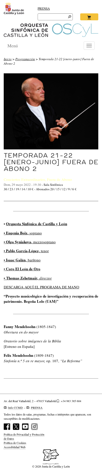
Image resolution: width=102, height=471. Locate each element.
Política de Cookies (15, 443)
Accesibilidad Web (15, 447)
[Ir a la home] (51, 30)
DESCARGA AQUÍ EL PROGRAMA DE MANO (41, 286)
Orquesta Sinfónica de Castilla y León (36, 223)
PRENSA (44, 8)
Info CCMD (15, 408)
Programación (25, 59)
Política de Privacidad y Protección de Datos (24, 436)
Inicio (8, 59)
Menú (12, 46)
